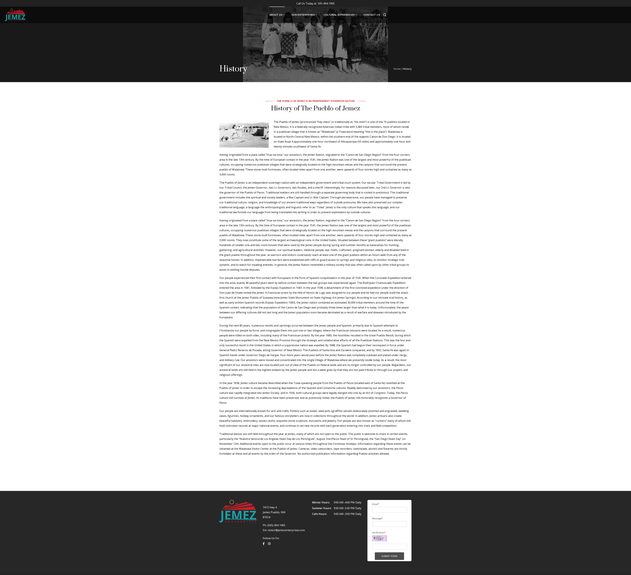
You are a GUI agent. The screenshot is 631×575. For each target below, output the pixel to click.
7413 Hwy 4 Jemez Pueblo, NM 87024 (274, 512)
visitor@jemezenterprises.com (286, 530)
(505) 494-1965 (276, 525)
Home (397, 69)
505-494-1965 (315, 3)
